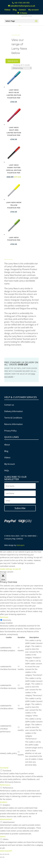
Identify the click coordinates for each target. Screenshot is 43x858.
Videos (7, 10)
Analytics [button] (3, 802)
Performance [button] (5, 785)
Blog (14, 10)
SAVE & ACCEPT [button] (6, 851)
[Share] (3, 854)
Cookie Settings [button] (6, 569)
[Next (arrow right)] (3, 857)
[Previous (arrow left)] (1, 857)
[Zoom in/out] (8, 854)
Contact (22, 10)
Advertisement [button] (6, 819)
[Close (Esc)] (1, 854)
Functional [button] (4, 768)
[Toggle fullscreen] (6, 854)
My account (33, 10)
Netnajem (20, 545)
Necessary (7, 620)
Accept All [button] (17, 569)
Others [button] (2, 836)
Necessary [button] (4, 617)
